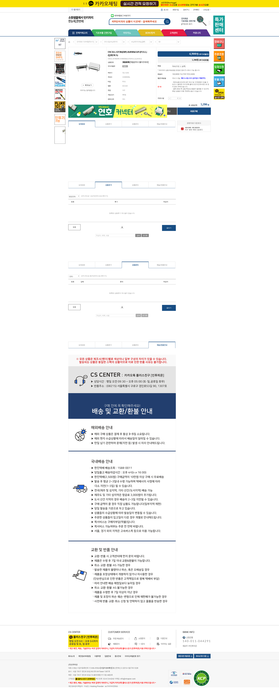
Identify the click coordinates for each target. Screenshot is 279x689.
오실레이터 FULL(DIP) (138, 42)
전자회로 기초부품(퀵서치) (85, 42)
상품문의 (135, 124)
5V (159, 42)
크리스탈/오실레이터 (111, 42)
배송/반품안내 (162, 124)
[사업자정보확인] (106, 668)
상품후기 (108, 124)
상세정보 (82, 124)
